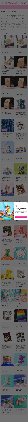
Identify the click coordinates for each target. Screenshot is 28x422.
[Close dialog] (27, 202)
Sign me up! (21, 216)
